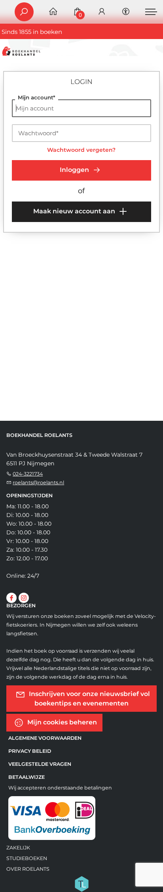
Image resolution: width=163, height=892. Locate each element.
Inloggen (75, 170)
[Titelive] (81, 883)
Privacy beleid (29, 751)
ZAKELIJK (18, 848)
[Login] (101, 12)
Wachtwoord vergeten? (81, 149)
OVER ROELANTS (27, 869)
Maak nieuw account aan (75, 211)
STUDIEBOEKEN (26, 858)
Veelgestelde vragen (39, 764)
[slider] (25, 280)
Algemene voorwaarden (45, 738)
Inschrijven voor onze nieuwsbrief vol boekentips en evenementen (81, 241)
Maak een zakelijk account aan (71, 257)
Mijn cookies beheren (61, 722)
